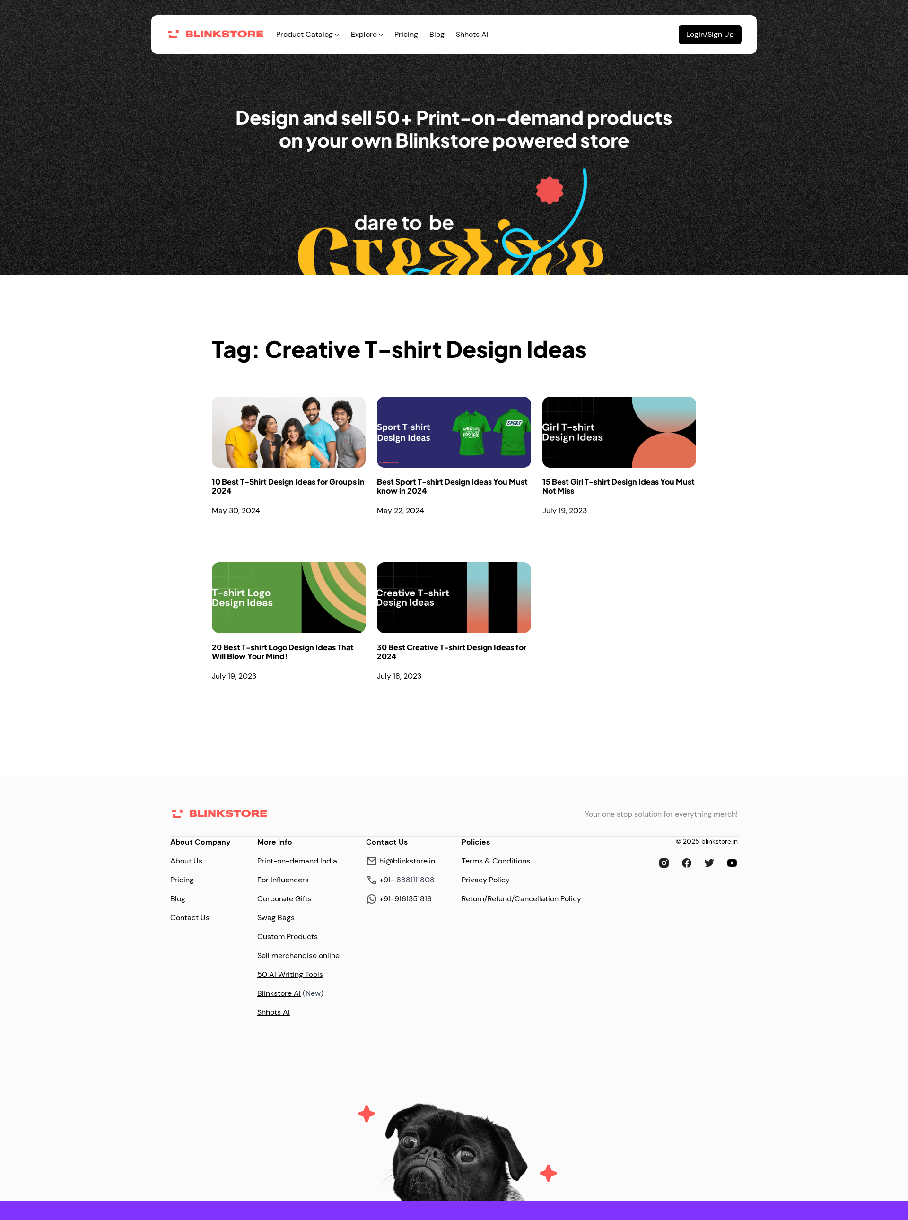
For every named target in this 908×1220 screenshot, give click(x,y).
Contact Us (190, 918)
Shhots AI (273, 1012)
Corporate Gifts (284, 899)
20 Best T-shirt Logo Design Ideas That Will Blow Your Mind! (283, 652)
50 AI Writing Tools (290, 974)
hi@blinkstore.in (407, 861)
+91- (386, 880)
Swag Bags (276, 918)
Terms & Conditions (496, 861)
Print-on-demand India (297, 861)
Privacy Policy (486, 880)
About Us (186, 861)
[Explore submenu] (381, 34)
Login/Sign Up (710, 34)
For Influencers (283, 880)
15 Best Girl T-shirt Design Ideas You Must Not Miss (618, 486)
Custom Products (287, 936)
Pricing (182, 880)
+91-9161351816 (405, 899)
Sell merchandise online (298, 955)
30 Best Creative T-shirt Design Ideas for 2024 (451, 652)
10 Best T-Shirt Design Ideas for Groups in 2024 (288, 486)
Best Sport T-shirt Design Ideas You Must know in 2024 (452, 486)
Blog (177, 899)
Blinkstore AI (279, 993)
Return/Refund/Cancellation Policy (521, 899)
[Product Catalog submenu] (337, 34)
